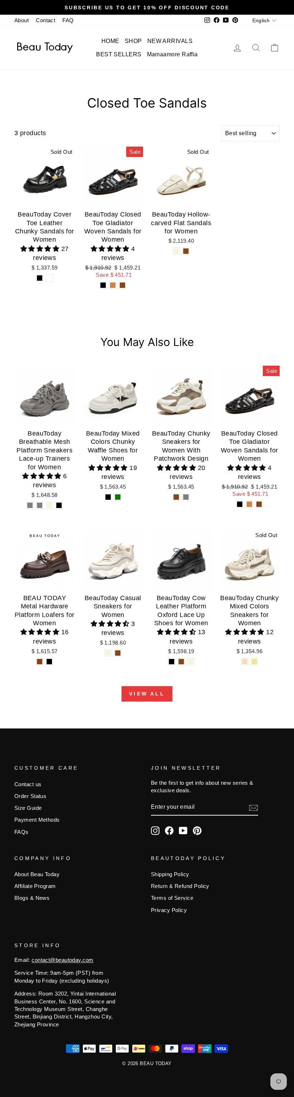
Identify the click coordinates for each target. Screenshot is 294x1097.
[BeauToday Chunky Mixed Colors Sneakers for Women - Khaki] (254, 661)
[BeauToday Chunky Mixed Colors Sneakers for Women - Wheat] (244, 661)
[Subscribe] (253, 807)
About (21, 20)
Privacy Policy (169, 910)
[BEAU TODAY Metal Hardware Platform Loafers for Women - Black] (49, 661)
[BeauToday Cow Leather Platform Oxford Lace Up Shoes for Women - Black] (171, 661)
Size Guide (28, 808)
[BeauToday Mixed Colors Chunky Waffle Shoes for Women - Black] (108, 497)
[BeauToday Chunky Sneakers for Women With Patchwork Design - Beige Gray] (185, 497)
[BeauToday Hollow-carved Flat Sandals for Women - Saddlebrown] (185, 251)
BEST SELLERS (118, 54)
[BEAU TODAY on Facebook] (169, 830)
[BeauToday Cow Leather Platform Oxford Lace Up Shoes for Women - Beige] (191, 661)
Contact (45, 20)
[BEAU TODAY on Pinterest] (197, 830)
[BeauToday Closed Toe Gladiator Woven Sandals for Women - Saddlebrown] (122, 285)
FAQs (21, 832)
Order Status (30, 796)
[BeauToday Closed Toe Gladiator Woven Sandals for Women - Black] (103, 285)
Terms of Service (172, 898)
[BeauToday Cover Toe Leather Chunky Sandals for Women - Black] (39, 278)
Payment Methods (37, 820)
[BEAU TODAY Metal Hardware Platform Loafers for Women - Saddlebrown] (39, 661)
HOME (110, 41)
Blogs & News (31, 898)
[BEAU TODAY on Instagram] (155, 830)
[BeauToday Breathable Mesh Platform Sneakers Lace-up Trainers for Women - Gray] (30, 505)
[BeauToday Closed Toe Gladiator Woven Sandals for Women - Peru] (112, 285)
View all (147, 694)
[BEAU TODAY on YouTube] (183, 830)
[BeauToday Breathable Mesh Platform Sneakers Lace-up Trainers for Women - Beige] (49, 505)
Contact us (28, 784)
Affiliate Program (35, 886)
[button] (40, 248)
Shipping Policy (170, 874)
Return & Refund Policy (180, 886)
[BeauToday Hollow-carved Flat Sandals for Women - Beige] (176, 251)
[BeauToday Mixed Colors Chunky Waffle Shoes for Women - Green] (117, 497)
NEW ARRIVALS (170, 41)
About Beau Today (37, 874)
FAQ (68, 20)
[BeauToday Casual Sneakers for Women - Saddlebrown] (117, 653)
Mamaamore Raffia (172, 54)
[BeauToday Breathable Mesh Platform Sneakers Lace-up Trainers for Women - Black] (59, 505)
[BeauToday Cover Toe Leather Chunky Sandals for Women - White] (49, 278)
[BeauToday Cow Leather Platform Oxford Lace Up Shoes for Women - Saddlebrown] (181, 661)
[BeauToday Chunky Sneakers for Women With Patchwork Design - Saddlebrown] (176, 497)
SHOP (133, 41)
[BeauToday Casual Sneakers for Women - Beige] (108, 653)
